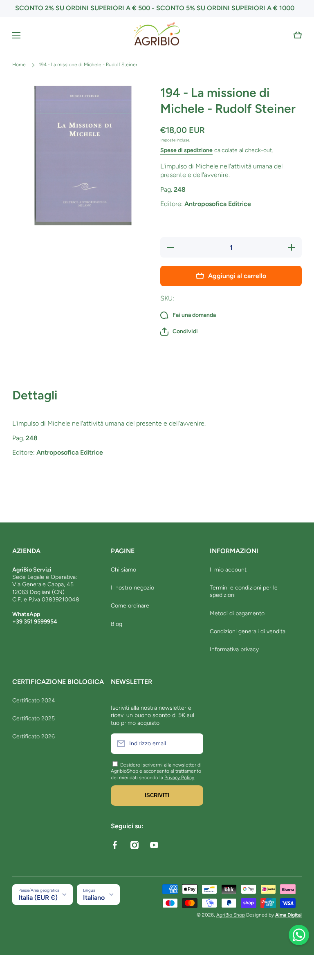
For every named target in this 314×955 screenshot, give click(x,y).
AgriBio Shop (230, 915)
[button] (298, 35)
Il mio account (228, 569)
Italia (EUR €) (38, 897)
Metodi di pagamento (237, 613)
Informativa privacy (234, 649)
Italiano (94, 897)
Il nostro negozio (132, 587)
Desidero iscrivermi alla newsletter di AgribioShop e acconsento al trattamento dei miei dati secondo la (156, 771)
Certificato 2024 (33, 700)
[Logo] (157, 35)
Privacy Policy (179, 777)
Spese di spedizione (186, 150)
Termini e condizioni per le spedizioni (244, 591)
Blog (116, 624)
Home (19, 64)
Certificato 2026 (33, 736)
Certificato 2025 (33, 718)
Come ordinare (130, 605)
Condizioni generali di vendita (247, 631)
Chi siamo (123, 569)
